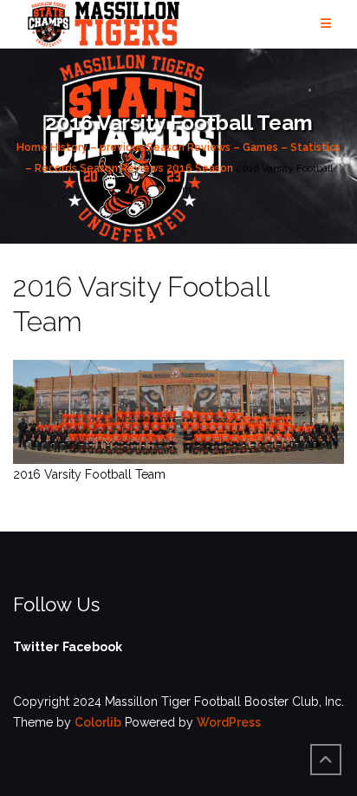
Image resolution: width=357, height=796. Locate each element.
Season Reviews (122, 168)
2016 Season (199, 168)
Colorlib (98, 722)
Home (32, 147)
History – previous (97, 147)
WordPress (229, 722)
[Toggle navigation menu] (326, 24)
